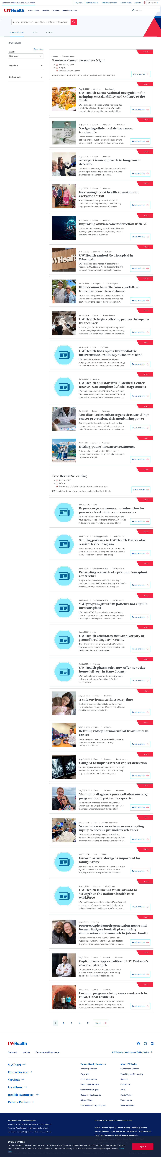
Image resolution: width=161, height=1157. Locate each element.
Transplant (97, 284)
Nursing (96, 922)
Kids (94, 347)
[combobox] (148, 10)
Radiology (104, 347)
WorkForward (110, 886)
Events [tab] (49, 32)
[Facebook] (138, 1043)
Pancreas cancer (68, 57)
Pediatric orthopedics (110, 823)
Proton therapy (109, 315)
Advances (106, 125)
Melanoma (120, 791)
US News (108, 252)
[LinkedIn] (150, 1043)
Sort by (12, 52)
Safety (104, 854)
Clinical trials (120, 125)
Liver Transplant (112, 284)
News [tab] (35, 32)
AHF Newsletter (118, 537)
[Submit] (133, 10)
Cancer (55, 57)
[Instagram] (145, 1043)
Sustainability (110, 89)
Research (106, 958)
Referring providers (100, 537)
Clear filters (38, 49)
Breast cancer (121, 759)
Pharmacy (96, 664)
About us (96, 89)
